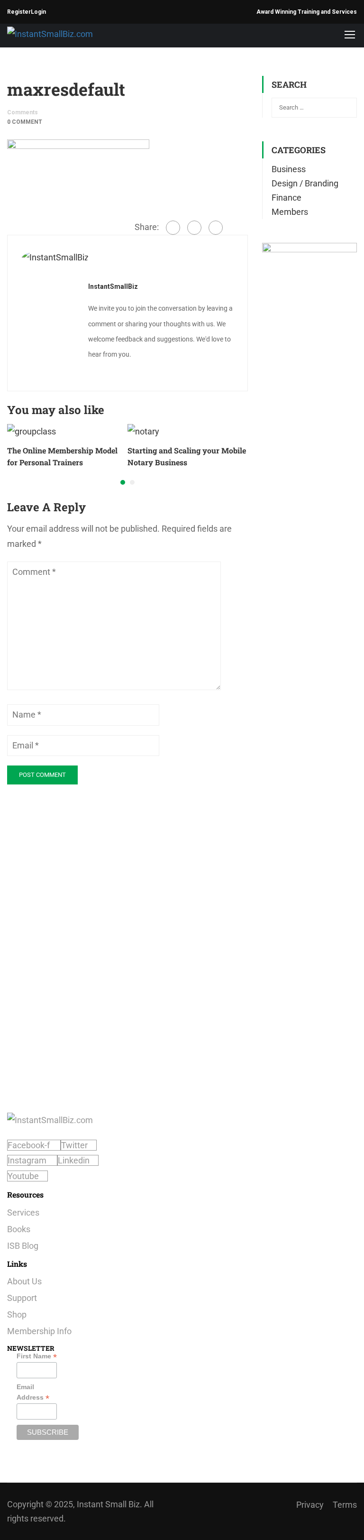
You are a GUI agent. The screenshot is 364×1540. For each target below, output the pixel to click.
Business (289, 169)
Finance (286, 198)
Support (22, 1298)
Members (290, 212)
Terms (345, 1505)
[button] (122, 482)
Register (19, 12)
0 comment (24, 122)
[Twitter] (194, 228)
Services (23, 1212)
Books (18, 1229)
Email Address (33, 1392)
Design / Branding (305, 183)
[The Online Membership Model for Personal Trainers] (31, 431)
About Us (24, 1281)
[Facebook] (173, 228)
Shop (17, 1314)
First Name (37, 1356)
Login (38, 12)
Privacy (310, 1505)
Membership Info (39, 1331)
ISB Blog (22, 1246)
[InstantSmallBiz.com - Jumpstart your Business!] (66, 34)
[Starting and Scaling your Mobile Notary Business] (143, 431)
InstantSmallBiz (113, 286)
